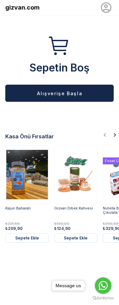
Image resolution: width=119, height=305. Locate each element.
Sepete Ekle (27, 238)
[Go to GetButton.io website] (103, 298)
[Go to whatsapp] (103, 285)
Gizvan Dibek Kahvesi (73, 208)
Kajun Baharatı (18, 208)
